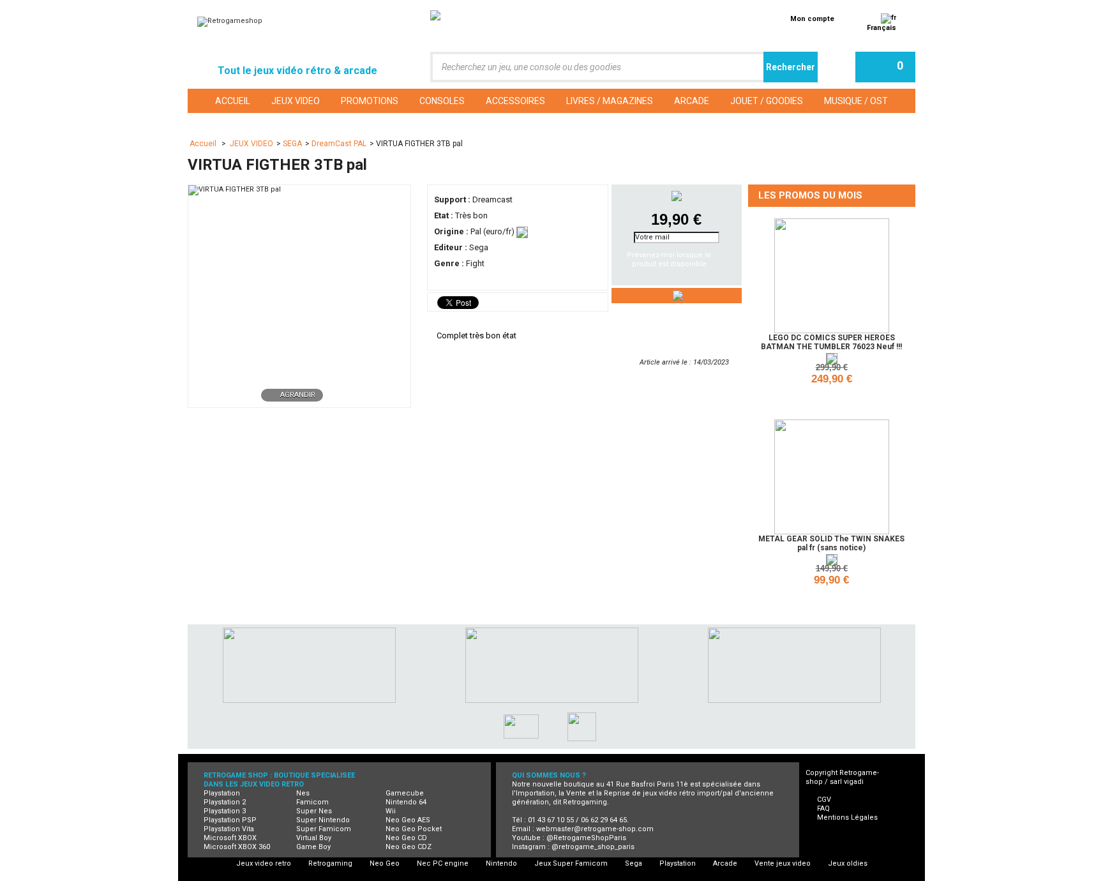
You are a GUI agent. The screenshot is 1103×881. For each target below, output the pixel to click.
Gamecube (405, 793)
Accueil (204, 143)
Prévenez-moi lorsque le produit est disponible (669, 259)
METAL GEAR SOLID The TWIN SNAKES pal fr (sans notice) (831, 543)
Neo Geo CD (406, 838)
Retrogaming (330, 863)
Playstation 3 (225, 811)
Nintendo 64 (406, 802)
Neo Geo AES (408, 820)
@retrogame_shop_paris (593, 847)
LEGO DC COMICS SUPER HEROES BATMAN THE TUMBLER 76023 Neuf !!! (831, 342)
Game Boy (313, 847)
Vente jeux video (782, 863)
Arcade (725, 863)
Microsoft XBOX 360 (237, 847)
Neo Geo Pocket (414, 829)
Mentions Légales (847, 817)
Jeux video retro (263, 863)
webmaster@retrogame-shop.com (595, 829)
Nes (303, 793)
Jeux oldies (847, 863)
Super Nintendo (323, 820)
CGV (824, 799)
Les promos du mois (810, 195)
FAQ (823, 808)
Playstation (222, 793)
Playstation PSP (230, 820)
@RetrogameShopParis (586, 838)
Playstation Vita (229, 829)
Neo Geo (385, 863)
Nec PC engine (443, 863)
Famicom (312, 802)
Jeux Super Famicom (571, 863)
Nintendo (501, 863)
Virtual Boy (313, 838)
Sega (633, 863)
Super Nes (314, 811)
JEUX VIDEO (251, 143)
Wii (391, 811)
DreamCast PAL (338, 143)
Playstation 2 (225, 802)
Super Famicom (323, 829)
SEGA (292, 143)
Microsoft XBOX (230, 838)
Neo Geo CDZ (408, 847)
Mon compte (812, 19)
